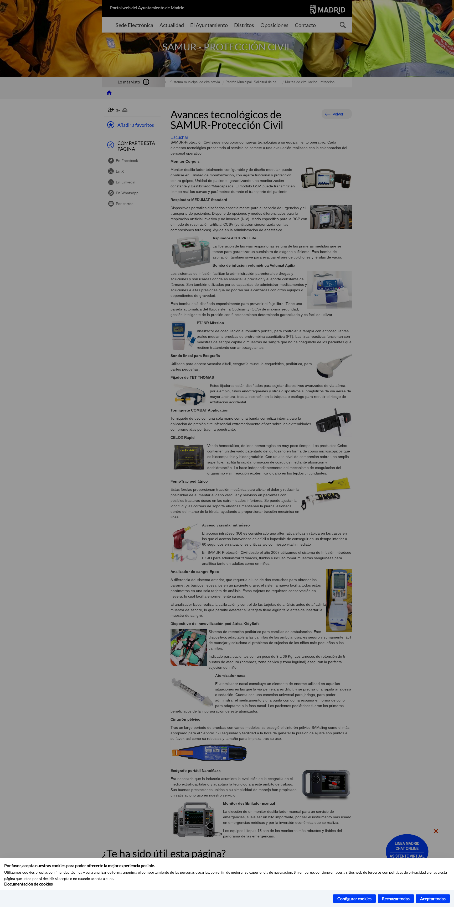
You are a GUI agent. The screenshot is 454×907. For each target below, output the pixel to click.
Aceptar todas (433, 898)
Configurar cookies (354, 898)
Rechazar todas (396, 898)
